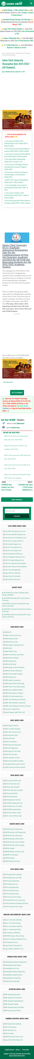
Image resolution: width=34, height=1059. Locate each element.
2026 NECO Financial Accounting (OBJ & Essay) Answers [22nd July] (16, 615)
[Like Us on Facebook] (4, 427)
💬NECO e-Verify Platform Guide (12, 816)
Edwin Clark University (10, 53)
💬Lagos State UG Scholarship (11, 576)
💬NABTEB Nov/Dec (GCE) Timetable (13, 845)
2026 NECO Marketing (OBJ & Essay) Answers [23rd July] (16, 599)
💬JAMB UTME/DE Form (10, 651)
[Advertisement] (17, 93)
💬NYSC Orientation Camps (11, 894)
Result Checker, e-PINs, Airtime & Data (15, 10)
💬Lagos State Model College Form (13, 1040)
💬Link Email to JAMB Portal (11, 709)
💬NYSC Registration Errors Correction (14, 900)
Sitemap (17, 1050)
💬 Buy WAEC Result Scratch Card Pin (14, 764)
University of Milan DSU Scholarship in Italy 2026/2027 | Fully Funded (16, 143)
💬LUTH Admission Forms (10, 942)
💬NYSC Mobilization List (10, 884)
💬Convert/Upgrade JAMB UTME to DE (14, 712)
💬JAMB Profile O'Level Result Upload (14, 687)
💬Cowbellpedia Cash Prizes (11, 968)
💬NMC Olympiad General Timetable (13, 1007)
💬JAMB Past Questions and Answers (13, 654)
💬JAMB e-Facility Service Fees (12, 635)
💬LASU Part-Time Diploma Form (12, 547)
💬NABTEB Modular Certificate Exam (13, 851)
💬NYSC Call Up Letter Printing (12, 897)
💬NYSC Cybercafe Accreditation (12, 874)
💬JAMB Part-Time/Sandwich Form (13, 696)
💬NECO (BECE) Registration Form (13, 803)
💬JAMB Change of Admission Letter (13, 645)
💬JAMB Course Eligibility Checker (13, 690)
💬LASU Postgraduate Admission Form (14, 557)
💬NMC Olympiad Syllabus (10, 1004)
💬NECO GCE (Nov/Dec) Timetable (13, 790)
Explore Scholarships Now (12, 38)
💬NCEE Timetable (8, 1033)
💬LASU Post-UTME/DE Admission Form (14, 534)
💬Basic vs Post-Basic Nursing (12, 923)
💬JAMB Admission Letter (10, 642)
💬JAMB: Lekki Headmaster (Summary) (14, 703)
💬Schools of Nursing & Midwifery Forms (14, 939)
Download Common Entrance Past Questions (17, 19)
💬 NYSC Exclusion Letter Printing (13, 906)
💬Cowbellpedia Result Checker (12, 965)
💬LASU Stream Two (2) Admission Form (14, 538)
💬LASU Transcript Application (12, 570)
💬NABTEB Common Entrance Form (13, 1037)
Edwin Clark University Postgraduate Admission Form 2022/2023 (16, 438)
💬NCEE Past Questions (9, 1027)
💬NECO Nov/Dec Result (10, 796)
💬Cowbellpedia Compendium (11, 981)
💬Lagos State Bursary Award (11, 579)
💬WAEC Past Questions (10, 742)
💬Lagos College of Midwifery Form (13, 949)
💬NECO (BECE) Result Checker (12, 809)
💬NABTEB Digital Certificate (11, 861)
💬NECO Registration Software (12, 800)
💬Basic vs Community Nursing (12, 929)
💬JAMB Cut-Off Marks (9, 664)
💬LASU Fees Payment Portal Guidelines (14, 563)
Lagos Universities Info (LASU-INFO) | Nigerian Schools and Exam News (19, 1055)
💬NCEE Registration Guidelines (12, 1024)
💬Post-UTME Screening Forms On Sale (14, 531)
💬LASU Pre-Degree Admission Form (13, 560)
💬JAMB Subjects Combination (11, 680)
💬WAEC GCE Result (9, 738)
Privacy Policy (25, 1050)
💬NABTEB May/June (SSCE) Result (13, 839)
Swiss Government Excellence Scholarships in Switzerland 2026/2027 (16, 174)
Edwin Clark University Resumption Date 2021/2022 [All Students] (17, 476)
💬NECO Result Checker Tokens (12, 813)
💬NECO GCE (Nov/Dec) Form (11, 784)
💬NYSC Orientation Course (11, 890)
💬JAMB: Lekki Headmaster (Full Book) (14, 699)
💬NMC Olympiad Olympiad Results (13, 1001)
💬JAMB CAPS (7, 632)
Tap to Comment (17, 392)
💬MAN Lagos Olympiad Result (12, 1010)
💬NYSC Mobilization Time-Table (12, 878)
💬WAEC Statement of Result (11, 758)
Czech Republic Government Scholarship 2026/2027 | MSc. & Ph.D (16, 187)
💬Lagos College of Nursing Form (12, 945)
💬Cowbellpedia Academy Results (12, 975)
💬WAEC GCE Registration (10, 748)
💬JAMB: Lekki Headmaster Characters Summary (17, 706)
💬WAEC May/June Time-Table (11, 751)
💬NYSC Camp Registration (11, 887)
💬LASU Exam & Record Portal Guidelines (15, 566)
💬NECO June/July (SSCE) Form (12, 780)
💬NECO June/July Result (10, 793)
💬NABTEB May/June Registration (12, 829)
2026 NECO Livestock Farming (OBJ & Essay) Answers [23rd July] (15, 604)
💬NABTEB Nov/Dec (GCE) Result (12, 835)
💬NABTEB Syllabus (9, 848)
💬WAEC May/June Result (10, 735)
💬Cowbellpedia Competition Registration (15, 962)
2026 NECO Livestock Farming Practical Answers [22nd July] (16, 610)
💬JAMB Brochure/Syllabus (11, 658)
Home (3, 53)
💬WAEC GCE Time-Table (10, 754)
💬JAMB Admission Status (10, 638)
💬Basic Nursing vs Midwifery (11, 933)
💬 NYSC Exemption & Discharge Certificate (15, 903)
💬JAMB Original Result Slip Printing (13, 683)
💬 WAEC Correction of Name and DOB (14, 767)
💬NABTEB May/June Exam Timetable (14, 842)
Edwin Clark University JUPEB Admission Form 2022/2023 (17, 457)
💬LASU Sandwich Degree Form (12, 544)
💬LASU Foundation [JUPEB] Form (13, 554)
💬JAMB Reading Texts (9, 677)
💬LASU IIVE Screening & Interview (13, 541)
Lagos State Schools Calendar (13, 29)
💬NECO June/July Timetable (11, 787)
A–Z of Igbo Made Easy (11, 45)
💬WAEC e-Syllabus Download (11, 729)
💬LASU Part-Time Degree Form (12, 550)
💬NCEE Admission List (9, 1030)
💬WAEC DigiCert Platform (10, 725)
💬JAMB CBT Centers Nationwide (12, 671)
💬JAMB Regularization (9, 661)
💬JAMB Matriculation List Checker (13, 693)
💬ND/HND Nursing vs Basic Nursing (13, 936)
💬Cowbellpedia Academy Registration (14, 971)
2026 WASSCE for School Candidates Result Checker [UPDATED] (15, 594)
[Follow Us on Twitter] (4, 423)
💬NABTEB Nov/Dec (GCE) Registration (14, 832)
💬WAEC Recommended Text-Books (13, 761)
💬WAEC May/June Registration (12, 745)
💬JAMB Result (7, 648)
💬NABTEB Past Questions (10, 855)
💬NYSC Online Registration (11, 881)
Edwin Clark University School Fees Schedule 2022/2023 (15, 447)
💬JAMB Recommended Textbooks (13, 674)
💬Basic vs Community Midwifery (12, 926)
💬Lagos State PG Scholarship (11, 573)
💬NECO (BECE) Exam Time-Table (12, 806)
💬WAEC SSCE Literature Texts (12, 732)
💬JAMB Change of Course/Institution (13, 667)
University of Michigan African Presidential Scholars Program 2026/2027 (16, 166)
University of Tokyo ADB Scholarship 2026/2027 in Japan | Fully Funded (16, 195)
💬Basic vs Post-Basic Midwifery (12, 920)
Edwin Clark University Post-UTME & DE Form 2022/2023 (17, 466)
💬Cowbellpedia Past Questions (12, 978)
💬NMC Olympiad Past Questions (12, 998)
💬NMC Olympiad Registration (11, 994)
